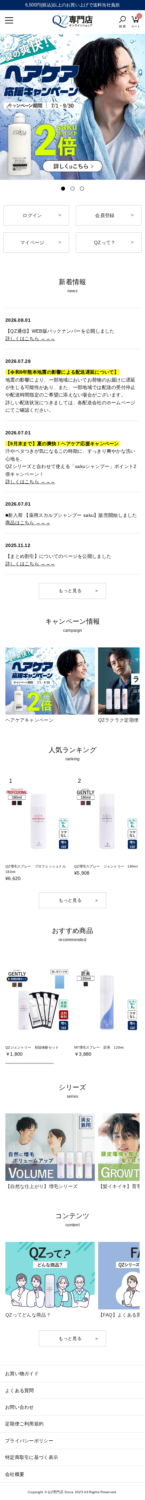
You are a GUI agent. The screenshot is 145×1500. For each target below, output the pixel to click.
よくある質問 (19, 1390)
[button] (8, 107)
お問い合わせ (19, 1407)
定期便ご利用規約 (24, 1423)
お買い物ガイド (22, 1373)
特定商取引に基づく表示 (31, 1457)
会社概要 (14, 1474)
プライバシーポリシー (29, 1440)
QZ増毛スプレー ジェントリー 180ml (106, 866)
